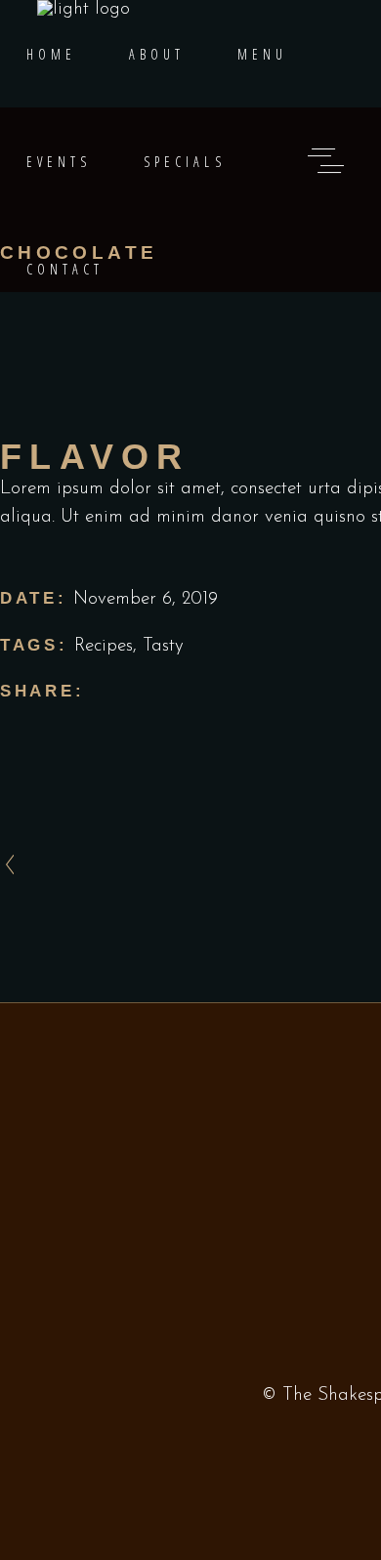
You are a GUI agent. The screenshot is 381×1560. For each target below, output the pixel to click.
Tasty (163, 646)
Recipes (103, 646)
